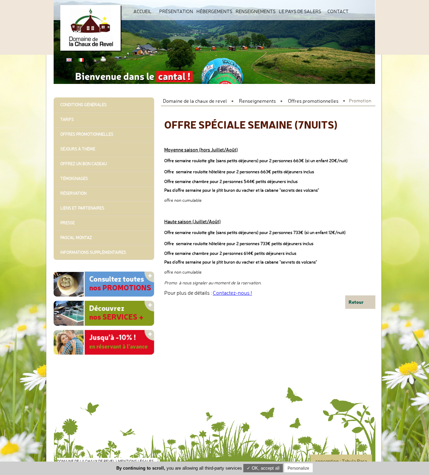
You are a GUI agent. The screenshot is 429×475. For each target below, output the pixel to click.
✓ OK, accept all (263, 468)
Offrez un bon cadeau (83, 163)
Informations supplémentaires (93, 252)
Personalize (298, 468)
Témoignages (74, 178)
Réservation (73, 193)
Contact (338, 11)
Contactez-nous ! (232, 292)
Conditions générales (83, 104)
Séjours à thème (77, 148)
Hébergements (214, 11)
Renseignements (255, 11)
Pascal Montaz (76, 237)
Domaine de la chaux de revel (195, 101)
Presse (67, 222)
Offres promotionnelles (313, 101)
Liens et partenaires (82, 207)
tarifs (67, 119)
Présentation (176, 11)
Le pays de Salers (300, 11)
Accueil (142, 11)
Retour (356, 302)
